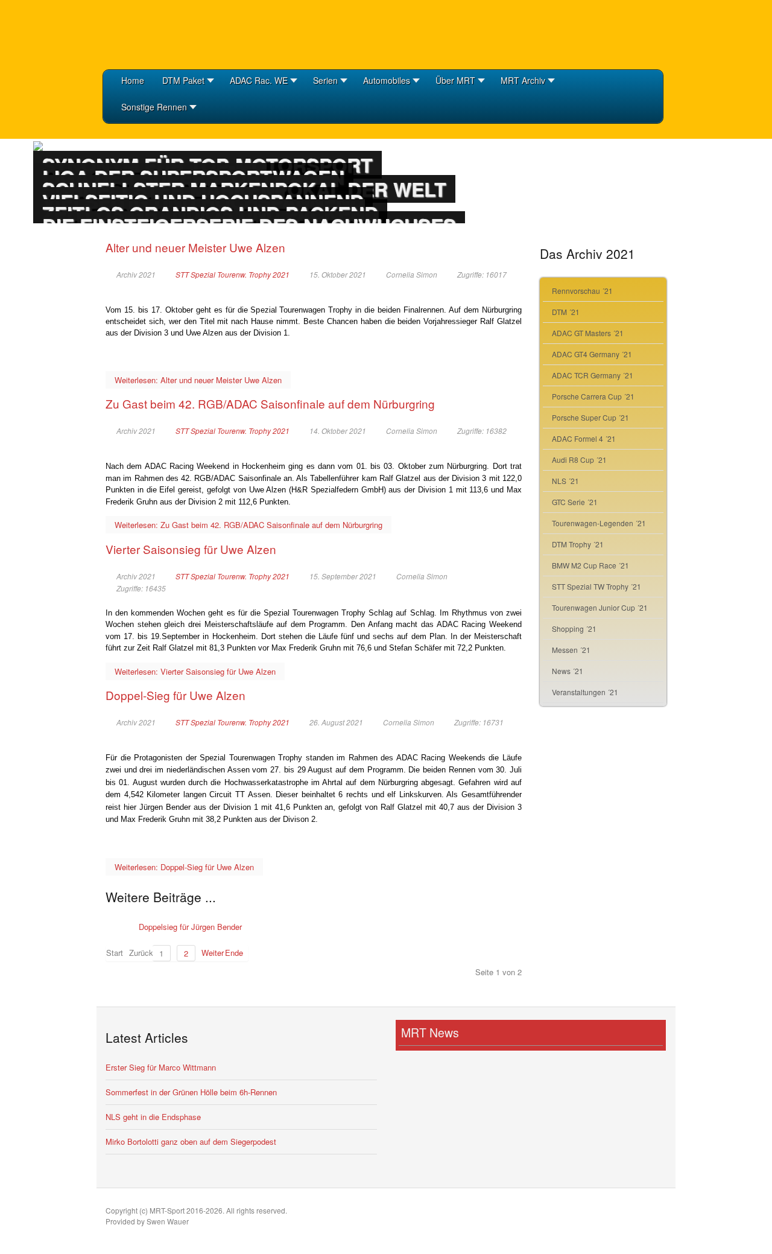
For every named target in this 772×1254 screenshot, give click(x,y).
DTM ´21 (566, 312)
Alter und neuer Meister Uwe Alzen (195, 247)
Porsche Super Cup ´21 (590, 417)
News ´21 (567, 671)
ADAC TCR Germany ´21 (592, 375)
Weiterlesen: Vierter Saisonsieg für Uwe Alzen (195, 671)
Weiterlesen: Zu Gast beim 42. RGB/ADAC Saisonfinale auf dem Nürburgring (248, 524)
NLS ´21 (565, 481)
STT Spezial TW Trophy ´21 (596, 586)
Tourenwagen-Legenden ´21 (599, 523)
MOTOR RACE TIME (163, 33)
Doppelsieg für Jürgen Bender (190, 926)
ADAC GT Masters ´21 (588, 333)
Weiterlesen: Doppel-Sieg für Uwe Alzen (184, 867)
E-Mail (500, 286)
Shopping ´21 (574, 628)
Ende (233, 952)
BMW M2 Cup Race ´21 (590, 565)
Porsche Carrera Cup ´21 (593, 396)
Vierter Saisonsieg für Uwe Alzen (191, 549)
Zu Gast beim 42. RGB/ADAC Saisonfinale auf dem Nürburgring (270, 403)
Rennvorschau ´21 (582, 290)
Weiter (210, 952)
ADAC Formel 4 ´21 (584, 438)
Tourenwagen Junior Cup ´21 (600, 607)
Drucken (516, 286)
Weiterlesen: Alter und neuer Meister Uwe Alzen (198, 380)
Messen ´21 (571, 650)
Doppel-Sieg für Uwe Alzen (175, 695)
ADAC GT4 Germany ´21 (592, 354)
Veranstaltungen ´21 (585, 692)
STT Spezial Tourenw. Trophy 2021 (233, 274)
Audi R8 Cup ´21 (579, 459)
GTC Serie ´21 (575, 502)
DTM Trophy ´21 (578, 544)
